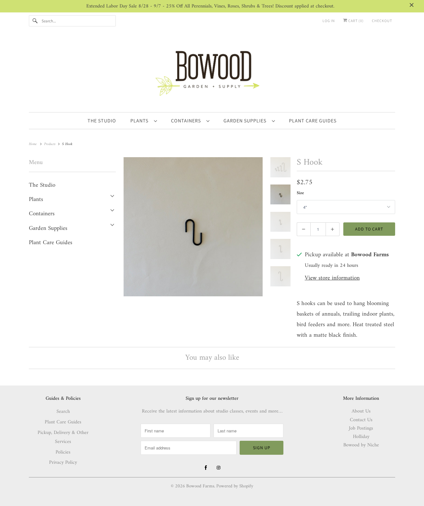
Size (300, 193)
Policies (63, 452)
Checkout (382, 20)
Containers (187, 120)
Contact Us (361, 420)
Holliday (361, 436)
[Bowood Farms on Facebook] (206, 468)
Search (63, 411)
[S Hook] (193, 226)
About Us (361, 411)
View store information (332, 278)
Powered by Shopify (234, 486)
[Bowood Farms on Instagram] (218, 468)
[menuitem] (143, 120)
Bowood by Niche (361, 445)
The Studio (42, 185)
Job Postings (361, 428)
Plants (140, 120)
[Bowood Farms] (212, 72)
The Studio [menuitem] (102, 120)
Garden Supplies (246, 120)
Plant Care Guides (50, 243)
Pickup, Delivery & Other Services (63, 437)
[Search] (35, 20)
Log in (329, 20)
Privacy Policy (63, 462)
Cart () (355, 20)
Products (50, 144)
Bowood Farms (200, 486)
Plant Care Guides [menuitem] (312, 120)
